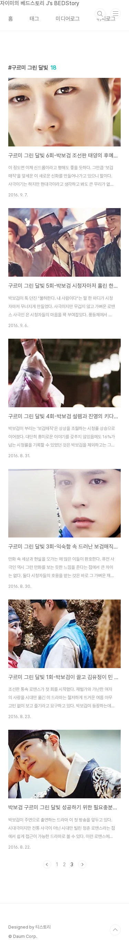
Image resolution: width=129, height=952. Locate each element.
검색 (100, 14)
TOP (115, 929)
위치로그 (106, 19)
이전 (47, 864)
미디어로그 (68, 19)
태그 (34, 19)
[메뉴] (115, 13)
